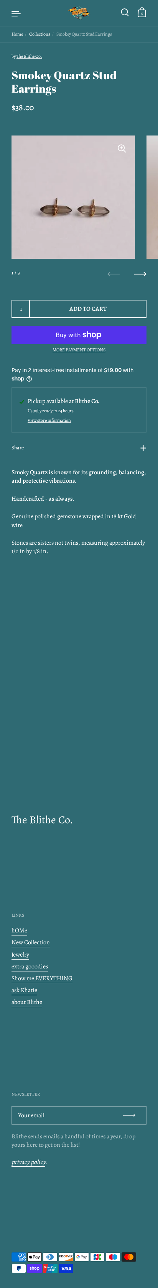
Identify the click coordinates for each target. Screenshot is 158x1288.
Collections (39, 34)
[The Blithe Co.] (79, 13)
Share (18, 447)
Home (17, 34)
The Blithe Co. (29, 56)
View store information (49, 420)
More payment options (79, 350)
